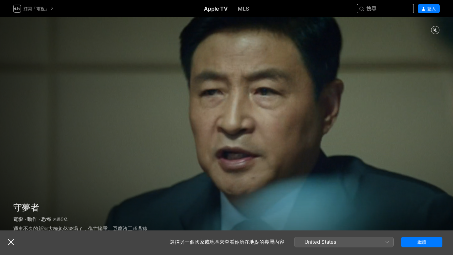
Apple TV (216, 8)
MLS (243, 8)
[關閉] (11, 242)
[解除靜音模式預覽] (435, 30)
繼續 (422, 242)
